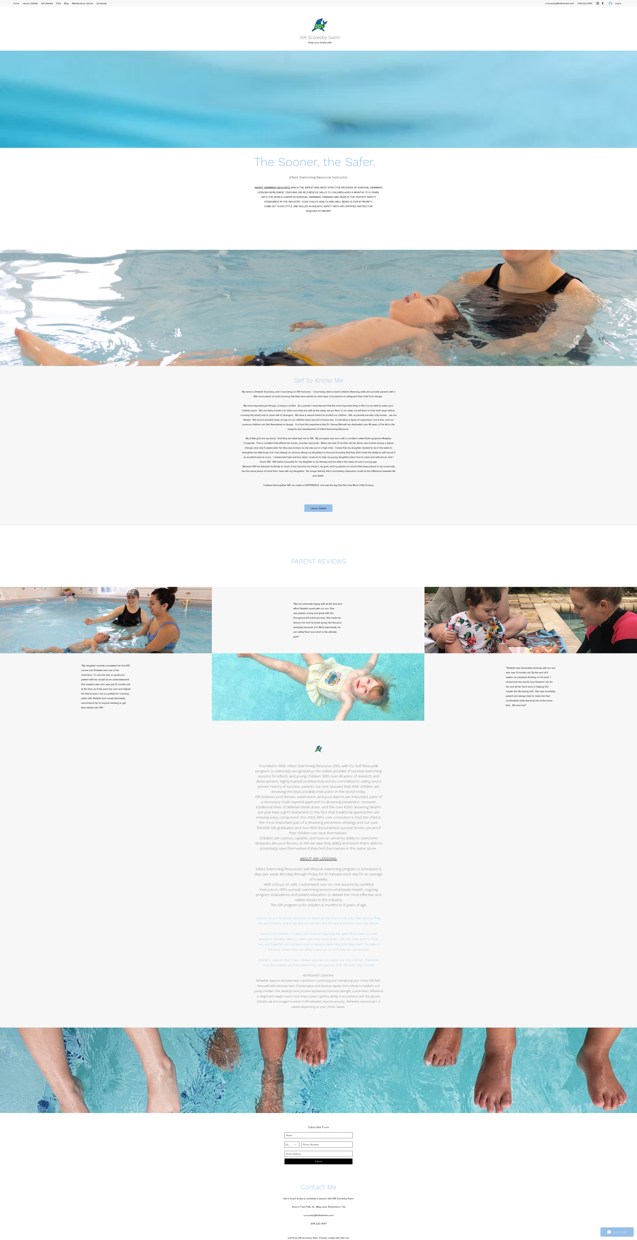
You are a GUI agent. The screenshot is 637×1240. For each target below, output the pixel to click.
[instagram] (597, 3)
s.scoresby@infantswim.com (559, 3)
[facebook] (602, 3)
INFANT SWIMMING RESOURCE (272, 187)
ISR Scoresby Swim (320, 37)
